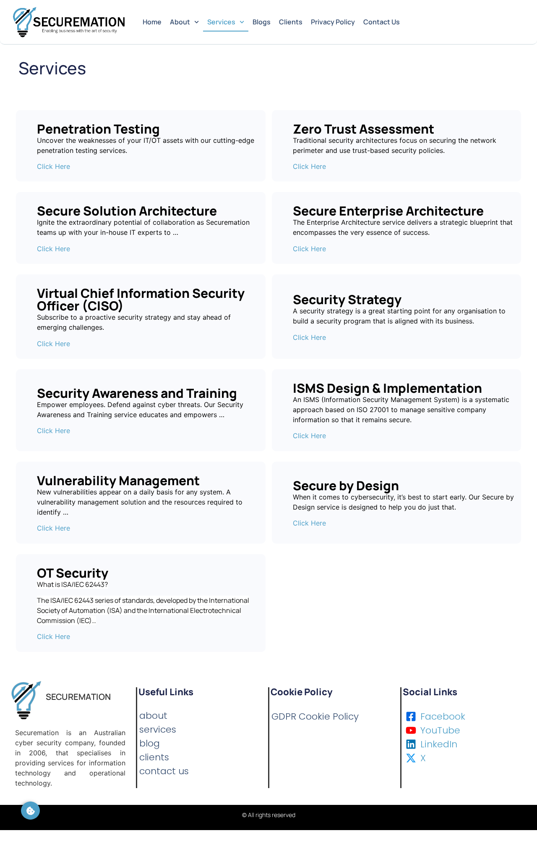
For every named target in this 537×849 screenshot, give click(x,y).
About (180, 21)
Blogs (262, 21)
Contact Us (381, 21)
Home (152, 21)
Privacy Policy (333, 21)
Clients (290, 21)
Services (221, 21)
